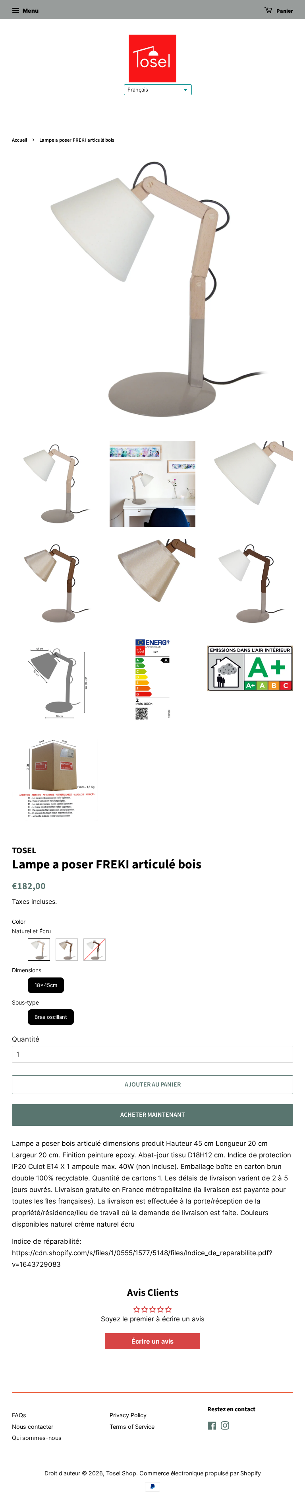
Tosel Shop (121, 1473)
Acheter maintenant (152, 1114)
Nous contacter (32, 1426)
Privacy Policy (128, 1415)
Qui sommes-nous (37, 1437)
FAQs (19, 1415)
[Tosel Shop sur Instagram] (224, 1427)
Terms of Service (132, 1426)
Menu (30, 10)
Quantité (25, 1039)
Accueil (19, 140)
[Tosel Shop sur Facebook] (211, 1427)
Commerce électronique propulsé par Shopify (200, 1473)
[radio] (39, 949)
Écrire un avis (152, 1341)
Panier (284, 11)
